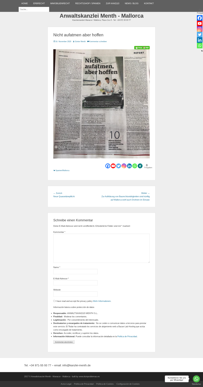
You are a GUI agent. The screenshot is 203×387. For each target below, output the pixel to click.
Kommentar (59, 232)
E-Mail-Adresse (61, 278)
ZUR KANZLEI (112, 3)
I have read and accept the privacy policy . (83, 301)
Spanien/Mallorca (62, 170)
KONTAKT (149, 3)
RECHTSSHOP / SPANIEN (87, 3)
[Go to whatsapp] (196, 378)
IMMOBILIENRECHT (60, 3)
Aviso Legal (66, 384)
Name (56, 267)
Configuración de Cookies (128, 384)
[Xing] (140, 165)
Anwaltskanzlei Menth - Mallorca (101, 16)
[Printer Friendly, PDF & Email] (142, 47)
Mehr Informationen (102, 301)
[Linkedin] (129, 165)
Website (57, 290)
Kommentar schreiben (98, 41)
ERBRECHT (39, 3)
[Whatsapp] (134, 165)
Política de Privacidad (127, 336)
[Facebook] (107, 165)
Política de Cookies (105, 384)
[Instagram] (124, 165)
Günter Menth (80, 41)
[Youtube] (113, 165)
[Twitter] (118, 165)
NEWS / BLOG (132, 3)
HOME (24, 3)
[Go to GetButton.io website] (196, 384)
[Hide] (202, 51)
